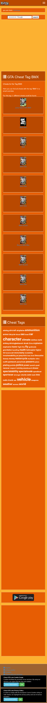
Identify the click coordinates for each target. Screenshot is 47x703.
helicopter (30, 349)
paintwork (12, 362)
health (23, 349)
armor (6, 334)
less (28, 355)
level (33, 355)
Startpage (16, 10)
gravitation (7, 350)
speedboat (37, 371)
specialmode (26, 371)
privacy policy (10, 670)
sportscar (8, 374)
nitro (37, 358)
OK (22, 684)
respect (13, 368)
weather (7, 384)
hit (4, 353)
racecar (6, 368)
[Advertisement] (23, 45)
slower (35, 368)
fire (23, 347)
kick (25, 355)
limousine (39, 355)
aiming (6, 330)
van (15, 380)
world (22, 384)
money (12, 358)
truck (10, 380)
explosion (37, 343)
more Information (11, 684)
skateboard (27, 368)
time (38, 374)
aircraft (12, 330)
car (31, 334)
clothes (34, 339)
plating (6, 365)
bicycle (12, 334)
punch (32, 365)
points (13, 365)
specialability (10, 371)
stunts (24, 374)
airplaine (21, 330)
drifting (6, 343)
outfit (5, 361)
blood (18, 334)
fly (26, 346)
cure (40, 339)
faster (15, 346)
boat (27, 334)
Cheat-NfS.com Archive (13, 674)
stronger (17, 375)
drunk (26, 343)
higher (38, 350)
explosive (7, 346)
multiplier (31, 358)
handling (15, 350)
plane (37, 362)
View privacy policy (11, 699)
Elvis (31, 343)
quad (37, 365)
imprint (7, 667)
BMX (23, 334)
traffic (5, 380)
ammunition (32, 330)
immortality (19, 352)
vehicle (24, 379)
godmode (32, 347)
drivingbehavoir (16, 343)
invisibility (29, 353)
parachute (21, 361)
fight (20, 347)
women (16, 384)
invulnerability (9, 355)
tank (33, 375)
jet (17, 355)
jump (21, 355)
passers (30, 361)
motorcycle (21, 358)
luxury (5, 358)
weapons (34, 380)
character (12, 339)
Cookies (8, 672)
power (27, 365)
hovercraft (9, 353)
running (19, 368)
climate (26, 339)
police (19, 365)
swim (29, 374)
